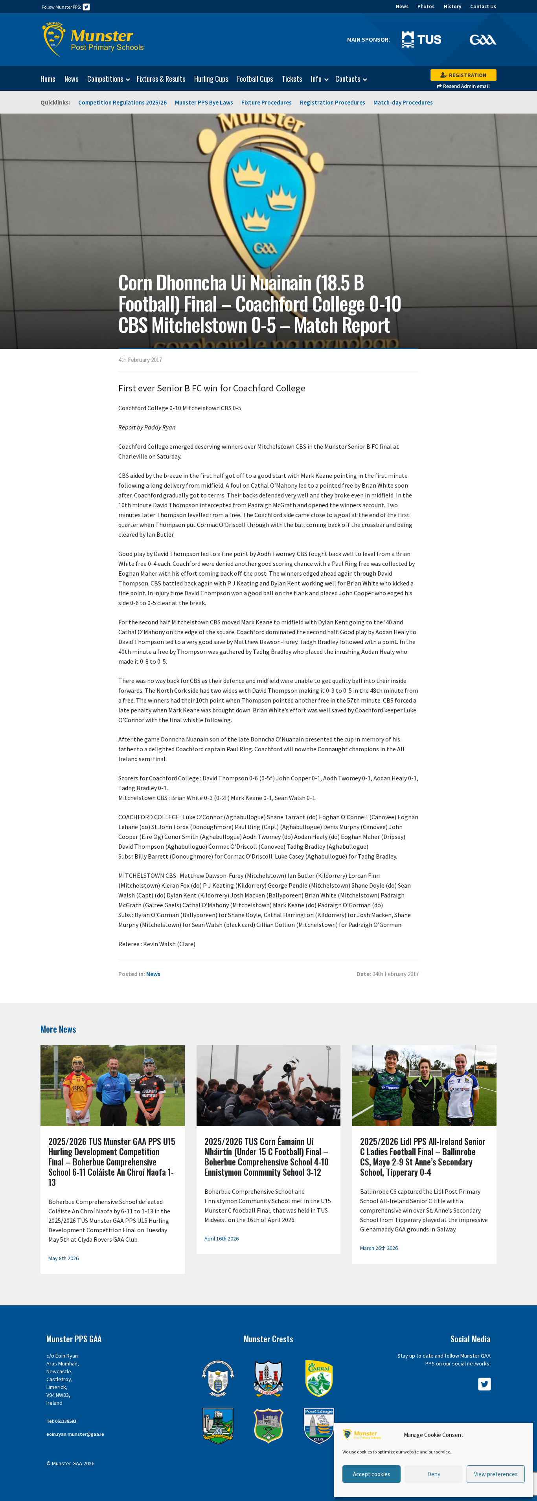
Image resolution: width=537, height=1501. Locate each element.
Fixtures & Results (161, 78)
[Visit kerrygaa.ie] (319, 1378)
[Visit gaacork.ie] (268, 1378)
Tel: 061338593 (61, 1421)
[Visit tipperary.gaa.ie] (268, 1426)
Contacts (347, 79)
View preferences (496, 1474)
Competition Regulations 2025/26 (122, 102)
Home (47, 78)
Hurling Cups (211, 78)
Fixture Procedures (266, 102)
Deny (433, 1474)
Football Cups (255, 78)
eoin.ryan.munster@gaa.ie (75, 1434)
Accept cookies (371, 1474)
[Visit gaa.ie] (483, 39)
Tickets (292, 78)
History (452, 6)
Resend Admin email (466, 86)
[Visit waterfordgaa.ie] (319, 1426)
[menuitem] (44, 78)
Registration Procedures (332, 102)
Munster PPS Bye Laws (204, 102)
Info (316, 79)
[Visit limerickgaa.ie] (218, 1426)
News (402, 6)
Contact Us (483, 6)
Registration (467, 75)
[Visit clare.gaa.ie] (218, 1378)
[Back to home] (93, 39)
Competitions (105, 79)
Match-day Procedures (403, 102)
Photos (425, 6)
